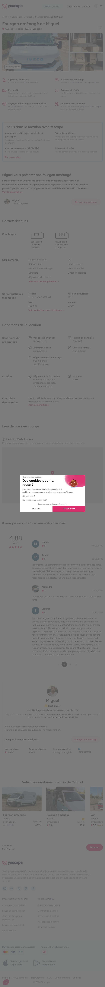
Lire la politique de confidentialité (34, 500)
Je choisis (36, 509)
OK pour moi (69, 509)
